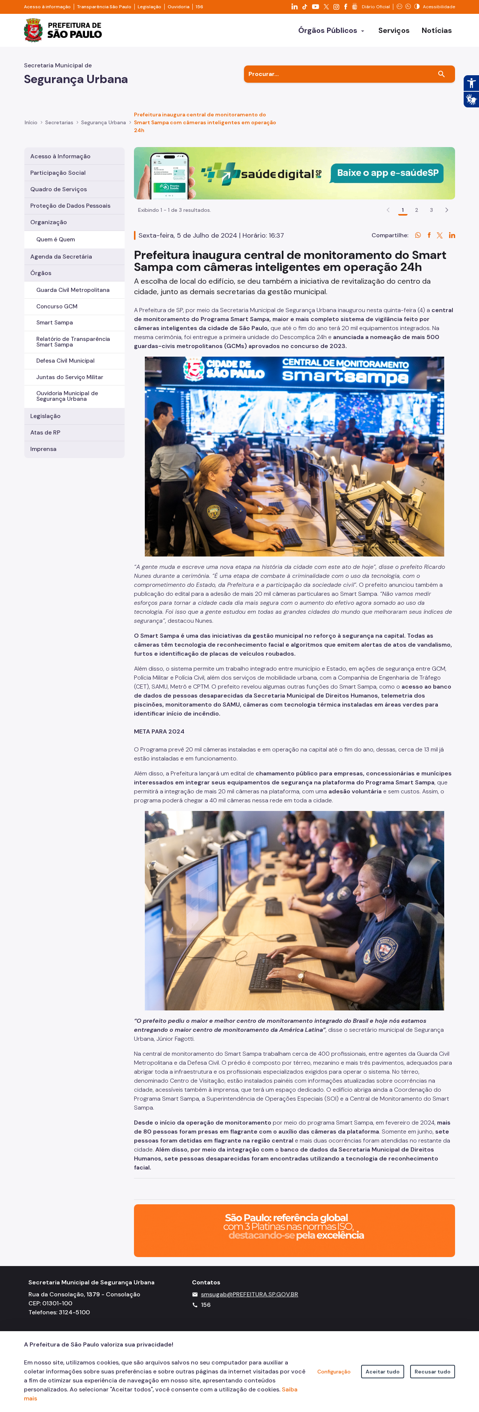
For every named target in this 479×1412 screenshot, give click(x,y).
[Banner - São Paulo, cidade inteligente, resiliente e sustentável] (294, 1230)
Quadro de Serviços (58, 189)
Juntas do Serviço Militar (69, 377)
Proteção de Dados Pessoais (70, 206)
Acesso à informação (47, 6)
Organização (48, 222)
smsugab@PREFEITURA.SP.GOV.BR (249, 1294)
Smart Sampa (54, 322)
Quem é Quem (55, 239)
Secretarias (59, 122)
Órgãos (40, 273)
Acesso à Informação (60, 156)
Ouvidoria (178, 6)
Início (31, 122)
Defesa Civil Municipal (65, 361)
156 (199, 6)
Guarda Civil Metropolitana (73, 290)
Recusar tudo (433, 1371)
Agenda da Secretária (61, 256)
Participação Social (58, 173)
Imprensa (43, 449)
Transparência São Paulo (104, 6)
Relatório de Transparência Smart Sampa (73, 341)
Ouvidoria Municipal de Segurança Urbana (67, 396)
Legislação (149, 6)
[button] (447, 210)
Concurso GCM (56, 306)
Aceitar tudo (383, 1371)
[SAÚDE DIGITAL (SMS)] (294, 173)
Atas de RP (45, 432)
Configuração (334, 1371)
